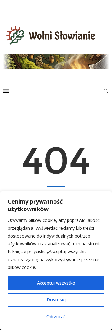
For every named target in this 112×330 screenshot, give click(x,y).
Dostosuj (56, 300)
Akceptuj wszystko (56, 283)
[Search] (106, 91)
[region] (56, 260)
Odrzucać (56, 316)
